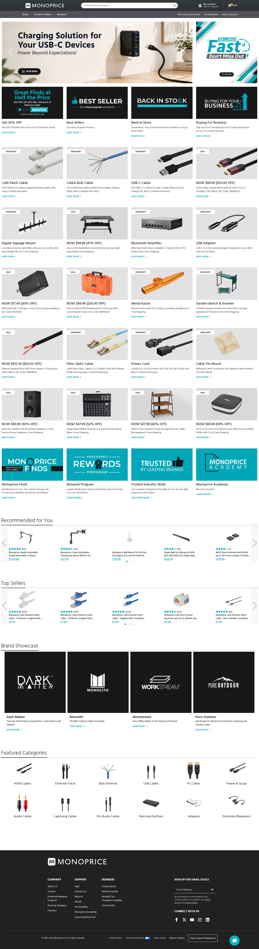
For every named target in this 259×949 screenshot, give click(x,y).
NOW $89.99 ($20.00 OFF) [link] (86, 303)
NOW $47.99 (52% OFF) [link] (84, 424)
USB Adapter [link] (206, 243)
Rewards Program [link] (80, 484)
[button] (208, 5)
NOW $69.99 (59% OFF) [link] (214, 424)
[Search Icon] (174, 5)
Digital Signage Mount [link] (19, 243)
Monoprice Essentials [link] (189, 14)
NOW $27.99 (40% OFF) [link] (149, 424)
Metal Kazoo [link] (140, 303)
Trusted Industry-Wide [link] (148, 484)
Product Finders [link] (42, 15)
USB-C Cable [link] (140, 183)
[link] (44, 5)
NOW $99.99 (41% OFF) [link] (84, 243)
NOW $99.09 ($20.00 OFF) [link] (215, 183)
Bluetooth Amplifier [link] (146, 243)
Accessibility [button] (81, 907)
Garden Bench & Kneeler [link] (215, 303)
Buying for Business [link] (211, 123)
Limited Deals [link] (211, 14)
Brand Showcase (19, 646)
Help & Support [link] (230, 14)
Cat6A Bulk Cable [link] (80, 183)
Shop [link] (25, 15)
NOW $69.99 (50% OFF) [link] (19, 424)
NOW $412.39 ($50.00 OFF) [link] (22, 364)
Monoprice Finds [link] (14, 484)
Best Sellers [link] (75, 123)
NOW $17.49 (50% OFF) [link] (19, 303)
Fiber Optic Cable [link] (80, 364)
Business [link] (62, 15)
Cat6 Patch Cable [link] (15, 183)
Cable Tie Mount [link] (208, 364)
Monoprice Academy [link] (212, 484)
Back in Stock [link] (141, 123)
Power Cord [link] (140, 364)
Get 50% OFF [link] (12, 123)
